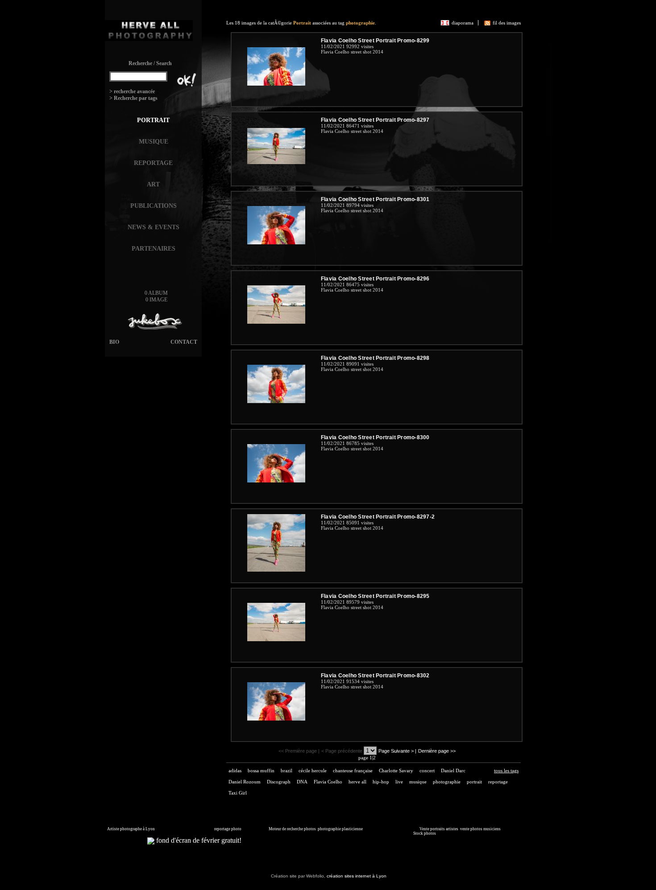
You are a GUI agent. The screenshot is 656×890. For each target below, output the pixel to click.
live (399, 781)
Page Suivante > (396, 751)
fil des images (507, 22)
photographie (360, 22)
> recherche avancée (132, 91)
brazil (286, 770)
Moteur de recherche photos (292, 829)
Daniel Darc (453, 770)
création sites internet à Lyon (356, 876)
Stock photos (424, 833)
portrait (474, 781)
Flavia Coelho (328, 781)
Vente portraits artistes (438, 829)
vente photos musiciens (480, 829)
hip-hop (381, 781)
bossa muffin (261, 770)
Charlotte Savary (396, 770)
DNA (302, 781)
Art (153, 184)
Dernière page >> (437, 751)
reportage (498, 781)
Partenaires (153, 248)
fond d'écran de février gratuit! (197, 840)
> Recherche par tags (133, 98)
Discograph (279, 781)
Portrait (153, 120)
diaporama (462, 22)
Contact (183, 342)
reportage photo (227, 829)
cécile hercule (313, 770)
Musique (153, 141)
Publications (153, 205)
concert (427, 770)
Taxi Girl (237, 792)
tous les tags (506, 770)
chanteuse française (353, 770)
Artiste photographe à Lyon (131, 829)
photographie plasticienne (340, 829)
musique (418, 781)
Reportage (153, 163)
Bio (114, 342)
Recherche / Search (150, 63)
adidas (234, 770)
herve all (357, 781)
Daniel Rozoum (244, 781)
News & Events (153, 227)
